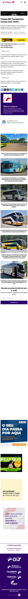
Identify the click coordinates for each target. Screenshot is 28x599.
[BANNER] (14, 40)
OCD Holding (21, 44)
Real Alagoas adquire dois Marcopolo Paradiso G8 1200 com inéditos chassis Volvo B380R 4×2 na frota (14, 282)
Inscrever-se (14, 302)
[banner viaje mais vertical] (14, 518)
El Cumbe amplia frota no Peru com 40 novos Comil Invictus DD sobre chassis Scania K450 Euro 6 (14, 231)
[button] (21, 2)
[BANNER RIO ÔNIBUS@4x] (14, 433)
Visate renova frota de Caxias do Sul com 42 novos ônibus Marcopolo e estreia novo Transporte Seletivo (14, 205)
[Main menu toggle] (25, 2)
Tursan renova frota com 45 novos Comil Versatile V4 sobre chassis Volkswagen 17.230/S (14, 154)
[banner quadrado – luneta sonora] (11, 489)
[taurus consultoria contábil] (14, 13)
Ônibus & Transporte (7, 32)
